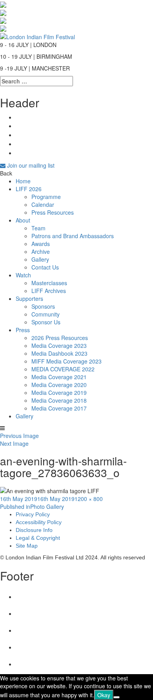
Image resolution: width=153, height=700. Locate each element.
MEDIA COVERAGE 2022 (63, 369)
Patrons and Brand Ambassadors (72, 236)
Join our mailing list (30, 165)
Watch (23, 275)
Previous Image (19, 436)
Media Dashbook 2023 (59, 353)
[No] (116, 697)
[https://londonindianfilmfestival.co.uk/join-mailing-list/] (37, 36)
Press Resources (52, 212)
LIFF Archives (48, 291)
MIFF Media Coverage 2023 (66, 361)
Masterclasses (49, 283)
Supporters (29, 298)
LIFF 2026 (29, 189)
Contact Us (45, 267)
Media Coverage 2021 (59, 377)
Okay (103, 695)
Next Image (14, 443)
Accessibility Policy (39, 522)
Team (38, 228)
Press (23, 330)
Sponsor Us (45, 322)
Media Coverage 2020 (59, 385)
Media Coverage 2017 (59, 408)
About (23, 220)
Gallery (40, 259)
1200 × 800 (89, 499)
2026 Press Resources (59, 338)
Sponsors (43, 306)
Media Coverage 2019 (59, 392)
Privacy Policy (33, 514)
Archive (40, 251)
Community (45, 314)
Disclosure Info (34, 530)
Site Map (27, 546)
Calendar (42, 204)
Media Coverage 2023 (59, 345)
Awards (40, 244)
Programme (46, 197)
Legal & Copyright (38, 538)
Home (23, 181)
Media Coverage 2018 (59, 400)
